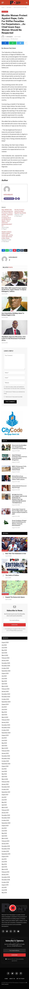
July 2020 (4, 828)
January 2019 (5, 874)
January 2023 (5, 753)
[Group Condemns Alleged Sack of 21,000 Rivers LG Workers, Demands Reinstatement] (6, 523)
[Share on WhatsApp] (12, 43)
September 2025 (6, 671)
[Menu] (3, 2)
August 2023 (5, 735)
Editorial (4, 550)
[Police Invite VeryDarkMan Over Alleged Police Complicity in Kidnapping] (6, 447)
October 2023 (5, 730)
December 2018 (6, 877)
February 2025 (5, 689)
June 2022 (4, 771)
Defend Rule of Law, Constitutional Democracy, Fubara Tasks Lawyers (19, 478)
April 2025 (4, 683)
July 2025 (4, 676)
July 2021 (4, 797)
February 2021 (5, 810)
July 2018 (4, 887)
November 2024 (6, 696)
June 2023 (4, 740)
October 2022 (5, 761)
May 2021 (4, 802)
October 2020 (5, 820)
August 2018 (5, 885)
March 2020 (5, 838)
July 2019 (4, 859)
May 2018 (4, 892)
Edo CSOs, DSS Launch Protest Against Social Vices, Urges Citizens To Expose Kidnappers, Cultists (14, 289)
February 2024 (5, 719)
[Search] (26, 2)
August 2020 (5, 825)
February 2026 (5, 658)
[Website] (18, 198)
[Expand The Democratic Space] (14, 588)
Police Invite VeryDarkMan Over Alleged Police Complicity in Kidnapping (19, 447)
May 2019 (4, 864)
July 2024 (4, 707)
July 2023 (4, 738)
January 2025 (5, 691)
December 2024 (6, 694)
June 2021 (4, 799)
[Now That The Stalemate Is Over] (14, 544)
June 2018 (4, 890)
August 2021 (5, 794)
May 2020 (4, 833)
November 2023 (6, 727)
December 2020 (6, 815)
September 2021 (6, 792)
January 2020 (5, 843)
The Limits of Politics (12, 575)
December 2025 (6, 663)
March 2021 (5, 807)
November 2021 (6, 787)
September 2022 (6, 763)
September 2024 (6, 701)
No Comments (6, 38)
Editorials (5, 594)
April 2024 (4, 714)
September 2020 (6, 823)
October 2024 (5, 699)
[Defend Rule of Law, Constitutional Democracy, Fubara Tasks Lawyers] (6, 478)
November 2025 (6, 665)
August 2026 (5, 642)
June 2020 (4, 830)
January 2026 (5, 660)
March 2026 (5, 655)
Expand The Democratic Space (15, 597)
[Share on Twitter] (20, 43)
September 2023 (6, 732)
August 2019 (5, 856)
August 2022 (5, 766)
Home (6, 978)
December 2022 (6, 756)
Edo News (4, 11)
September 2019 (6, 854)
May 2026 (4, 650)
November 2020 (6, 817)
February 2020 (5, 841)
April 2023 (4, 745)
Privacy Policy (13, 630)
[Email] (16, 198)
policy (22, 959)
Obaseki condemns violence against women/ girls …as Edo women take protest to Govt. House (7, 235)
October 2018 (5, 882)
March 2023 (5, 748)
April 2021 (4, 805)
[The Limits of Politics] (14, 566)
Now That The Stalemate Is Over (15, 553)
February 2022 (5, 781)
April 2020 (4, 836)
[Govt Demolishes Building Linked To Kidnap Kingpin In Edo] (14, 304)
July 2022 (4, 768)
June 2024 (4, 709)
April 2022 (4, 776)
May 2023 (4, 743)
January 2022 (5, 784)
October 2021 (5, 789)
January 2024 (5, 722)
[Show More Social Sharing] (25, 43)
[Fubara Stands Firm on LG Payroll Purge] (6, 488)
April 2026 (4, 652)
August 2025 (5, 673)
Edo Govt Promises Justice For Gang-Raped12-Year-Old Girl (20, 211)
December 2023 (6, 725)
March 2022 (5, 779)
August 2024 (5, 704)
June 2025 (4, 678)
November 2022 (6, 758)
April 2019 (4, 866)
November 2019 (6, 848)
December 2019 (6, 846)
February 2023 (5, 750)
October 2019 (5, 851)
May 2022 (4, 774)
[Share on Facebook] (5, 43)
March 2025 (5, 686)
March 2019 (5, 869)
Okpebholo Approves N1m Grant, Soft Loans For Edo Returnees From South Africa (14, 338)
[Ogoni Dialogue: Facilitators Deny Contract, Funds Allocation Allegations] (6, 457)
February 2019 (5, 872)
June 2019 (4, 861)
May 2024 (4, 712)
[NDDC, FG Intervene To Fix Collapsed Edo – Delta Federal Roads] (6, 468)
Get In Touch (20, 978)
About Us (12, 978)
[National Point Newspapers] (15, 2)
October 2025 (5, 668)
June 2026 (4, 647)
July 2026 (4, 645)
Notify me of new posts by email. (14, 396)
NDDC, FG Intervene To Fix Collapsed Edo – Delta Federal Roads (19, 468)
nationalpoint (9, 36)
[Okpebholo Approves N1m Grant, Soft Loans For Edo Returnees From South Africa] (14, 327)
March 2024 (5, 717)
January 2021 (5, 812)
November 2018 (6, 879)
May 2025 (4, 681)
